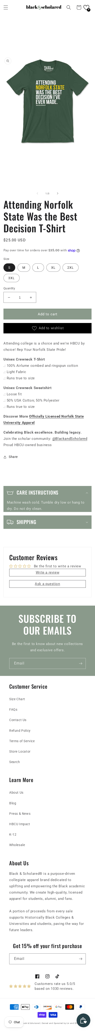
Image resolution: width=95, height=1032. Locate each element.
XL (53, 267)
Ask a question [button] (47, 584)
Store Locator (20, 751)
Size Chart (17, 699)
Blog (12, 803)
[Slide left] (37, 193)
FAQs (13, 709)
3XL (11, 278)
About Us (16, 792)
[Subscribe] (80, 663)
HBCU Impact (19, 824)
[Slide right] (58, 193)
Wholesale (17, 845)
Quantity (9, 288)
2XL (70, 267)
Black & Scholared (31, 1023)
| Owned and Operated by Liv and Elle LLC (61, 1023)
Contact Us (18, 720)
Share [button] (13, 457)
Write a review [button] (47, 572)
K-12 (12, 834)
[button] (6, 7)
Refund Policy (20, 730)
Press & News (19, 813)
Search (14, 762)
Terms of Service (22, 741)
